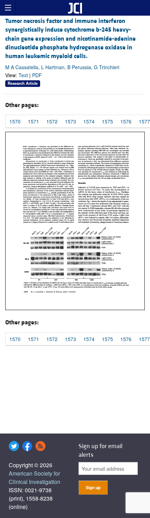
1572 (52, 121)
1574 (89, 121)
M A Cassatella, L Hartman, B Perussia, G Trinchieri (62, 67)
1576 (126, 121)
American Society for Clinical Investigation (34, 477)
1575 (107, 121)
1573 (70, 121)
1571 (33, 121)
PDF (37, 75)
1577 (144, 121)
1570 (15, 121)
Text (23, 75)
